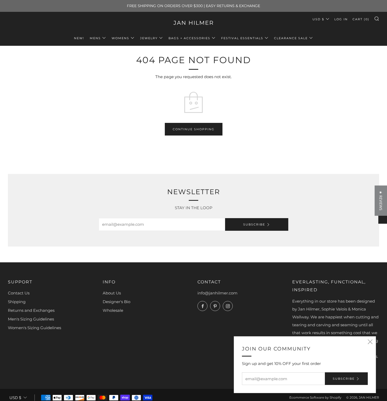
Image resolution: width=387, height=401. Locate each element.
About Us (112, 292)
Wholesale (113, 310)
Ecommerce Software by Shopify (315, 397)
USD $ (318, 19)
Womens (120, 38)
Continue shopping (194, 129)
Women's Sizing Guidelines (34, 327)
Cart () (361, 19)
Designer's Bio (116, 301)
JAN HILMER (193, 22)
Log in (341, 19)
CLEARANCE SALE (291, 38)
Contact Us (18, 292)
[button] (381, 201)
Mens (95, 38)
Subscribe (254, 224)
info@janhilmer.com (217, 292)
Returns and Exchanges (31, 310)
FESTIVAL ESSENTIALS (242, 38)
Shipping (17, 301)
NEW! (79, 38)
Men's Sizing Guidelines (31, 319)
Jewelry (149, 38)
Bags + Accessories (189, 38)
